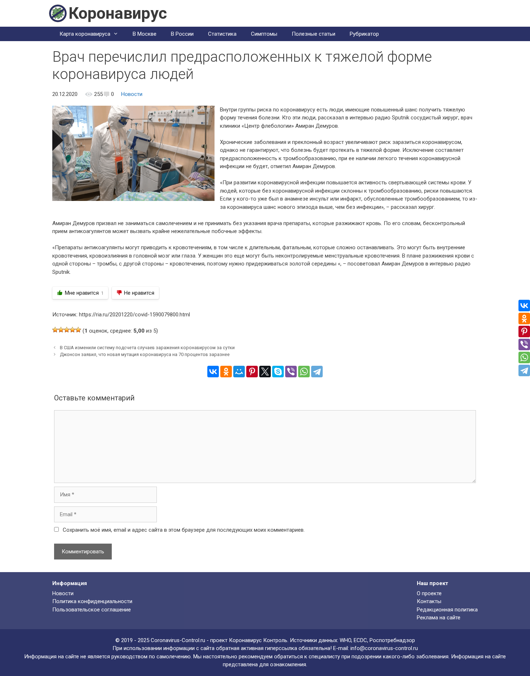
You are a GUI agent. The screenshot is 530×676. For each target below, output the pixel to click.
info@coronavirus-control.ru (384, 648)
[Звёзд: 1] (55, 330)
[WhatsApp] (304, 371)
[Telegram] (317, 371)
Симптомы (264, 34)
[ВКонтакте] (213, 371)
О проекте (429, 593)
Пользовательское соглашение (91, 609)
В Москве (144, 34)
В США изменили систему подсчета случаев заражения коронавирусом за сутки (147, 347)
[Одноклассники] (226, 371)
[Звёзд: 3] (67, 330)
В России (182, 34)
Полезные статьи (313, 34)
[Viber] (291, 371)
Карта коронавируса (84, 34)
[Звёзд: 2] (61, 330)
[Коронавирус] (58, 13)
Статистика (222, 34)
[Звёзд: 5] (78, 330)
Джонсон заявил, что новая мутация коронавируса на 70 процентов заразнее (145, 354)
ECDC (360, 640)
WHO (345, 640)
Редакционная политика (447, 609)
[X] (265, 371)
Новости (131, 94)
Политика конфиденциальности (92, 601)
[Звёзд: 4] (72, 330)
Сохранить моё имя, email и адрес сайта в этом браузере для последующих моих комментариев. (184, 530)
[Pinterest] (252, 371)
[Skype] (278, 371)
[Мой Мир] (239, 371)
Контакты (429, 601)
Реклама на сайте (438, 617)
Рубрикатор (364, 34)
